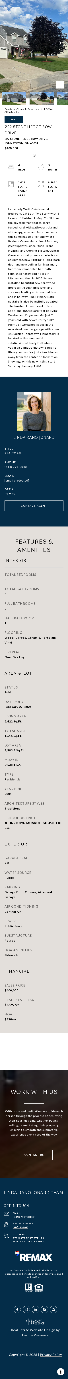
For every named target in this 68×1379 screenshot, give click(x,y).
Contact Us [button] (34, 1154)
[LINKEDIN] (35, 1309)
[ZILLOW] (53, 1309)
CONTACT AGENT (34, 505)
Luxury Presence (35, 1335)
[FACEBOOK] (17, 1309)
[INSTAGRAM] (26, 1309)
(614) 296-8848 (16, 466)
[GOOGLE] (44, 1309)
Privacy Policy (51, 1355)
